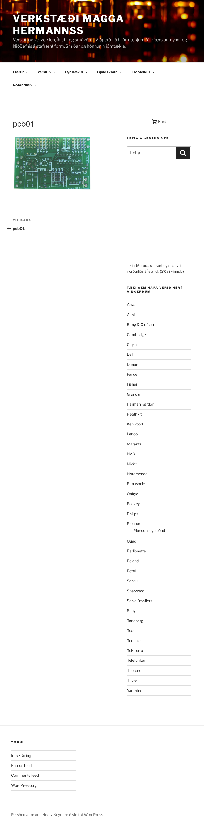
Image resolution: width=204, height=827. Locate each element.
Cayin (132, 344)
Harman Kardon (140, 404)
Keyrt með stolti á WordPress (78, 814)
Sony (131, 610)
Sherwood (135, 591)
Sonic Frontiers (139, 600)
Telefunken (136, 660)
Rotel (131, 571)
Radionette (136, 551)
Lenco (132, 434)
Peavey (133, 503)
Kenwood (135, 424)
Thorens (134, 670)
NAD (131, 454)
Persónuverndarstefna (30, 814)
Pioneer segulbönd (149, 530)
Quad (131, 541)
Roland (133, 561)
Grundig (133, 394)
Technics (134, 640)
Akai (131, 314)
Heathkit (134, 414)
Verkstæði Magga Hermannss (68, 24)
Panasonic (136, 483)
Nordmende (137, 474)
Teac (131, 630)
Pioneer (133, 523)
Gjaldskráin (107, 72)
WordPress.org (24, 785)
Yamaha (134, 690)
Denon (132, 364)
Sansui (132, 580)
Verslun (44, 72)
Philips (132, 513)
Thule (132, 680)
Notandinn (22, 85)
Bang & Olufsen (140, 324)
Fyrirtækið (74, 72)
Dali (130, 354)
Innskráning (21, 755)
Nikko (132, 464)
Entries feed (21, 765)
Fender (133, 374)
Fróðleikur (140, 72)
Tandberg (135, 620)
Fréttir (18, 72)
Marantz (134, 444)
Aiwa (131, 304)
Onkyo (132, 493)
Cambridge (136, 334)
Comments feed (25, 775)
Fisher (132, 384)
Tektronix (135, 650)
